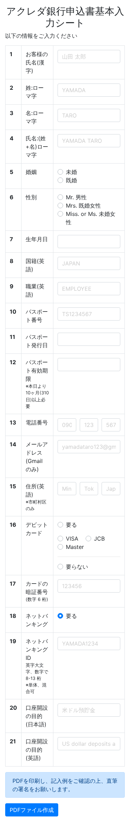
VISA (72, 538)
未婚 (71, 171)
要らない (77, 566)
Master (75, 546)
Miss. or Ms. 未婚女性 (90, 218)
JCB (99, 538)
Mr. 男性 (76, 197)
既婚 (71, 180)
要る (71, 524)
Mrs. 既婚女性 (83, 205)
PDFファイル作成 (32, 809)
